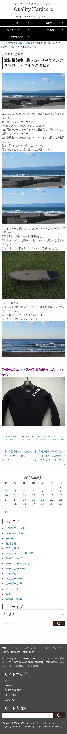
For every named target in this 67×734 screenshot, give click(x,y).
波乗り (9, 594)
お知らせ (10, 543)
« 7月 (6, 512)
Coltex (21, 436)
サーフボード (26, 439)
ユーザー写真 (13, 588)
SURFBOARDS (16, 29)
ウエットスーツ (51, 436)
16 (60, 495)
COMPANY (17, 37)
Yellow (39, 436)
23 (60, 499)
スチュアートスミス (42, 439)
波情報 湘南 (10, 436)
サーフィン (14, 439)
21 (42, 499)
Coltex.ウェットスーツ (19, 528)
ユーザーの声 (13, 583)
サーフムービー (15, 568)
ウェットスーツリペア (19, 553)
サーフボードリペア (17, 563)
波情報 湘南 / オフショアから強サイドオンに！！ (17, 455)
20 (33, 499)
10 (6, 495)
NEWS (50, 22)
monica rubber (14, 533)
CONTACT (50, 29)
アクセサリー (13, 548)
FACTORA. (30, 436)
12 (24, 495)
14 (42, 495)
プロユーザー (13, 578)
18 (15, 499)
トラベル (10, 573)
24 (6, 503)
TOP (17, 22)
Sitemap (59, 727)
